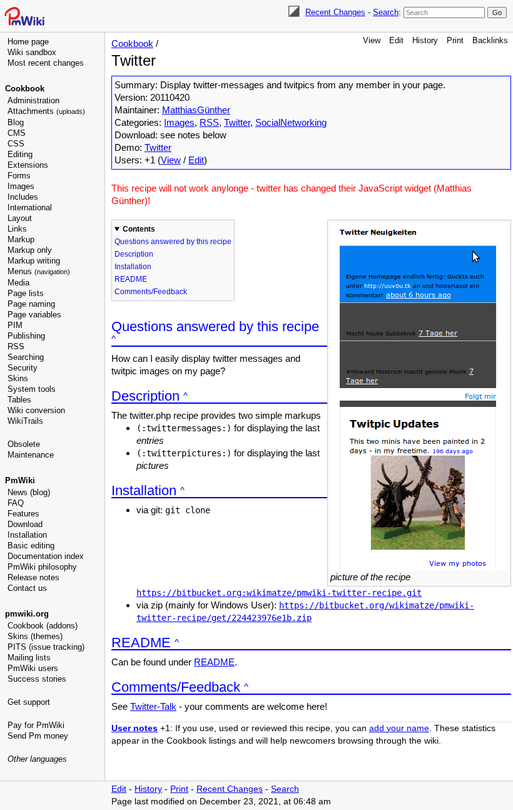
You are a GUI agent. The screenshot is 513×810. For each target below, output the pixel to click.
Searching (26, 357)
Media (18, 282)
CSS (16, 143)
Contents (139, 229)
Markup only (30, 250)
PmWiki (20, 480)
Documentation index (46, 556)
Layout (20, 218)
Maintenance (31, 454)
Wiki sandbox (32, 52)
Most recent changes (46, 63)
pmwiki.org (27, 613)
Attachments (46, 111)
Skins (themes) (35, 636)
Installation (27, 535)
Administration (33, 100)
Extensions (28, 165)
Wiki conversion (36, 410)
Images (21, 186)
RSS (16, 346)
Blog (16, 122)
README (130, 279)
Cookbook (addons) (43, 625)
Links (17, 228)
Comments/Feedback (150, 291)
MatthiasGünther (196, 110)
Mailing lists (29, 657)
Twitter (237, 122)
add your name (399, 728)
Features (23, 513)
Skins (18, 378)
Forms (19, 175)
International (30, 207)
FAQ (16, 503)
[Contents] (113, 339)
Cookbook (24, 88)
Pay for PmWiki (36, 725)
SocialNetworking (291, 122)
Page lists (26, 293)
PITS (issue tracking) (46, 647)
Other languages (37, 759)
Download (25, 524)
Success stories (37, 679)
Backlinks (490, 40)
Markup (21, 239)
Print (455, 40)
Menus (39, 271)
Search (386, 12)
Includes (23, 197)
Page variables (34, 314)
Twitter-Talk (153, 706)
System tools (32, 389)
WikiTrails (25, 421)
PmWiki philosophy (42, 567)
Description (133, 254)
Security (23, 367)
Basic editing (31, 545)
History (425, 40)
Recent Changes (335, 12)
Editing (20, 154)
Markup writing (34, 260)
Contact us (27, 588)
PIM (15, 325)
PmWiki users (33, 668)
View (371, 40)
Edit (396, 40)
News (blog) (29, 492)
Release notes (33, 577)
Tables (19, 399)
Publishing (26, 336)
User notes (134, 728)
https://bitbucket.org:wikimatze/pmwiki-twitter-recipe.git (279, 593)
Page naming (31, 304)
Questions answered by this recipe (172, 241)
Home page (28, 41)
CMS (17, 133)
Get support (29, 702)
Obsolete (24, 444)
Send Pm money (38, 736)
